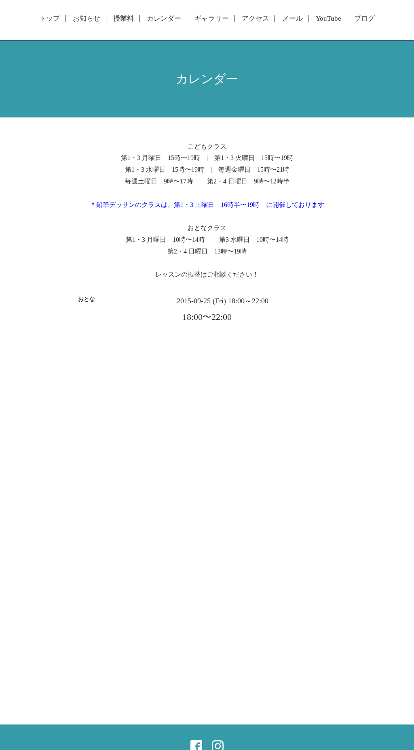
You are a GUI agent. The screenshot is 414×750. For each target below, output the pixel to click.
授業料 (123, 18)
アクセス (255, 18)
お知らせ (86, 18)
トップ (49, 18)
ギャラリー (211, 18)
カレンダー (164, 18)
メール (292, 18)
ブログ (364, 18)
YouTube (328, 18)
